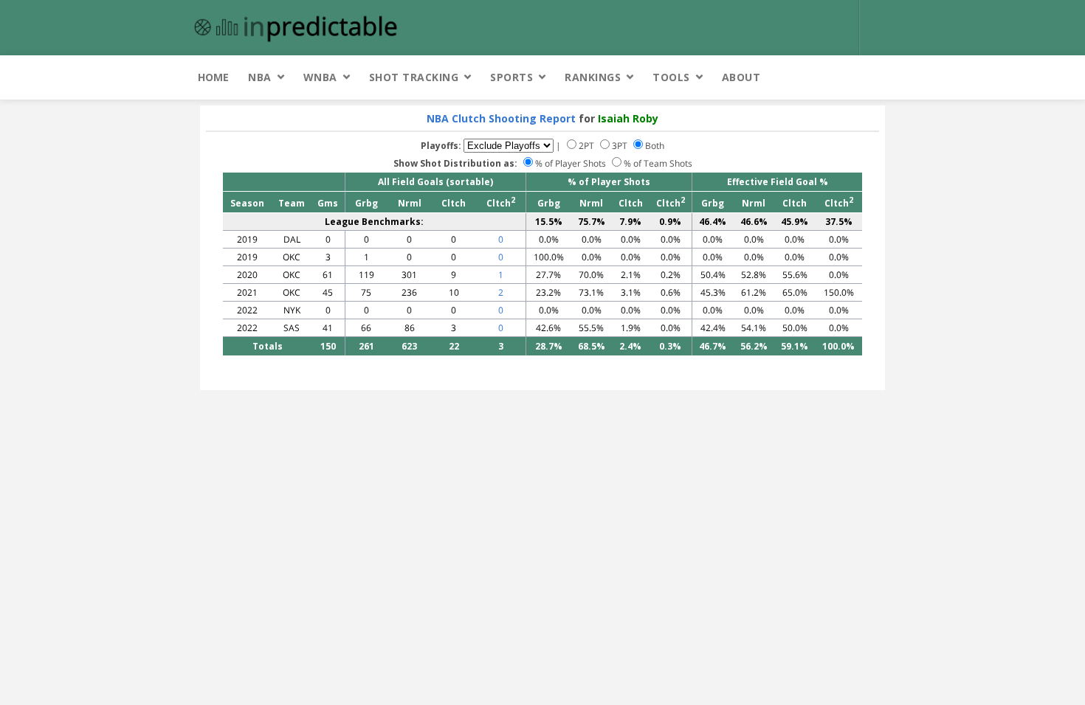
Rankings (593, 77)
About (741, 77)
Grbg (366, 203)
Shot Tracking (414, 77)
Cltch (453, 203)
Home (213, 77)
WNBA (320, 77)
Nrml (409, 203)
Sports (511, 77)
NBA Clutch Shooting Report (501, 118)
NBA (260, 77)
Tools (671, 77)
